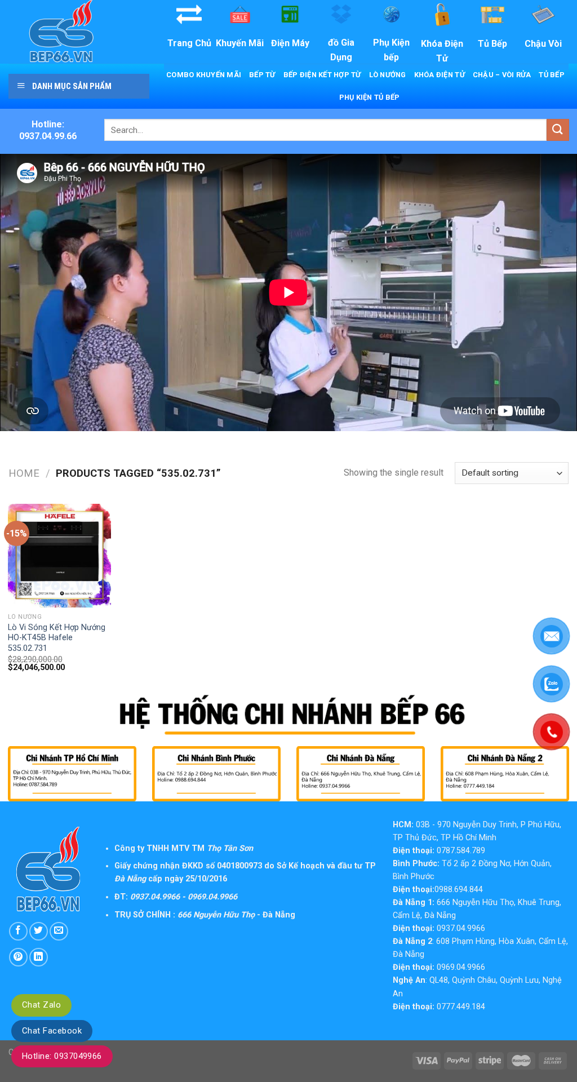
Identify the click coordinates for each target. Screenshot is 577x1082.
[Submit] (558, 130)
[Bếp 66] (77, 32)
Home (23, 473)
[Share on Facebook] (18, 931)
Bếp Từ (262, 74)
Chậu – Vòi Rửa (502, 74)
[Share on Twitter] (38, 931)
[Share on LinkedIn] (38, 957)
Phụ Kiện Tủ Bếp (369, 97)
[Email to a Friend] (59, 931)
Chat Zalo (41, 1005)
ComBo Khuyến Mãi (203, 74)
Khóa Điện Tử (439, 74)
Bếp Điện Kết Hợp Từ (322, 74)
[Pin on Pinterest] (18, 957)
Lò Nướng (387, 74)
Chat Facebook (52, 1031)
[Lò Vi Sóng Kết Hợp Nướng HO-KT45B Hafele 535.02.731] (60, 555)
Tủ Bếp (552, 74)
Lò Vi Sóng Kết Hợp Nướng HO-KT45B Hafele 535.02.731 (56, 638)
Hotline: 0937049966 (62, 1056)
